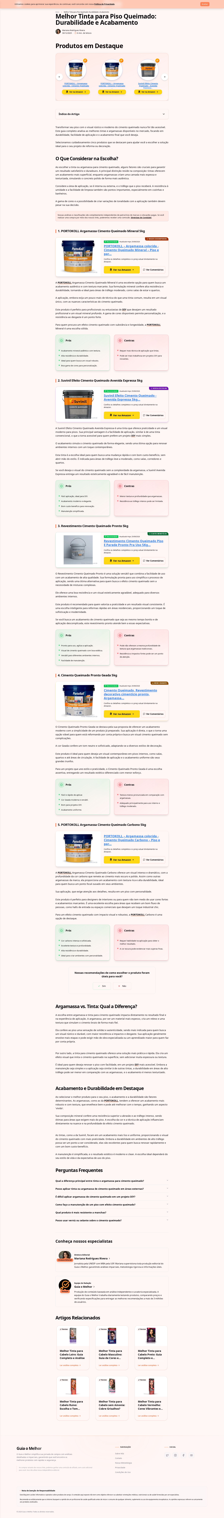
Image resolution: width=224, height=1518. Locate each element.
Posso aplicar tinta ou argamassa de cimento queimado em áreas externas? (99, 1188)
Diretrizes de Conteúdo (141, 217)
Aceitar (205, 4)
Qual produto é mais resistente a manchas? (80, 1212)
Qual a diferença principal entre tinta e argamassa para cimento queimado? (99, 1180)
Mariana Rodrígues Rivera (73, 30)
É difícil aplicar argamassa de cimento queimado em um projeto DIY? (95, 1196)
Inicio (57, 12)
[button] (112, 114)
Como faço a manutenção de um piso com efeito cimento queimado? (95, 1204)
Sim (104, 986)
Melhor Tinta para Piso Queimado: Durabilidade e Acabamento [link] (86, 12)
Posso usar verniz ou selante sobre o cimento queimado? (88, 1220)
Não (124, 986)
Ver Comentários (154, 269)
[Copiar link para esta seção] (120, 158)
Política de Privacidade (104, 4)
